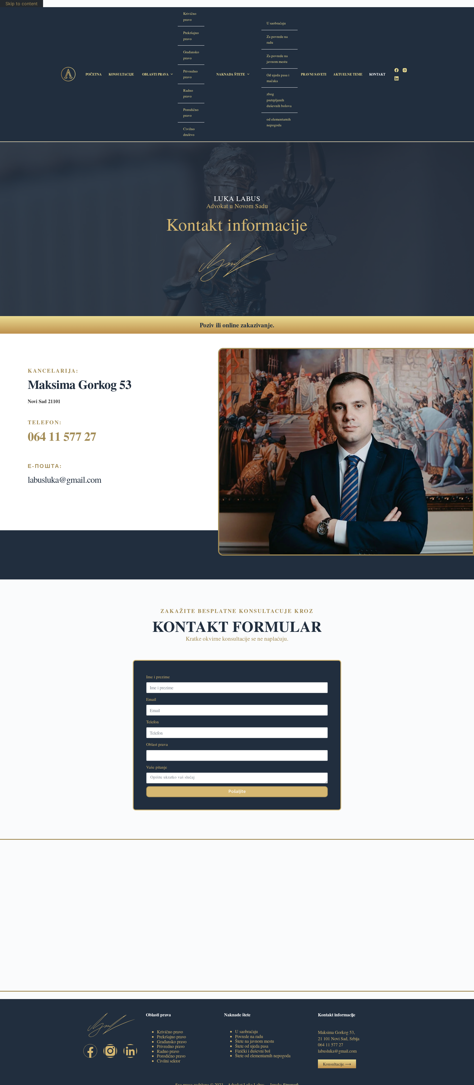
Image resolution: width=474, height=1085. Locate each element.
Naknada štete (230, 74)
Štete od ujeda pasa (251, 1046)
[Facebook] (396, 70)
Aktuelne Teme (347, 74)
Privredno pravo (190, 74)
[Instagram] (405, 70)
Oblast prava (157, 744)
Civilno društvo (189, 131)
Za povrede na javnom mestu (277, 58)
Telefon (152, 721)
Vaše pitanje (156, 767)
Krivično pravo (189, 16)
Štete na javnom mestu (254, 1041)
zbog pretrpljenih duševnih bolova (279, 99)
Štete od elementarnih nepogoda (262, 1055)
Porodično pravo (191, 112)
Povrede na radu (249, 1036)
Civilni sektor (168, 1061)
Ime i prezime (158, 676)
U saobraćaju (276, 23)
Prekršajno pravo (191, 35)
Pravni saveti (313, 74)
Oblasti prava (155, 74)
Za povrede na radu (277, 39)
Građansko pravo (191, 54)
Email (151, 699)
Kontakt (377, 74)
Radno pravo (188, 93)
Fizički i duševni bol (252, 1051)
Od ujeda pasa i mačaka (278, 77)
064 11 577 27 (62, 436)
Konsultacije (121, 74)
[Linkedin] (130, 1051)
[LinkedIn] (396, 78)
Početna (94, 74)
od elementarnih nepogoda (279, 122)
